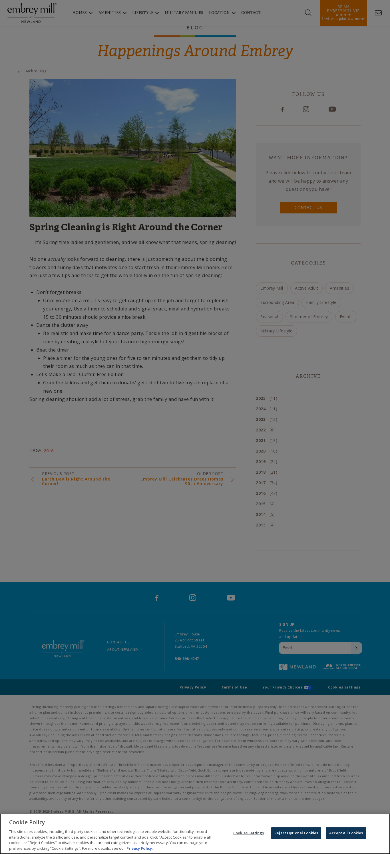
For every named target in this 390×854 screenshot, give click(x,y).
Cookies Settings (248, 832)
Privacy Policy (139, 848)
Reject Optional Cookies (296, 832)
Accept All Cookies (346, 832)
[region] (195, 833)
